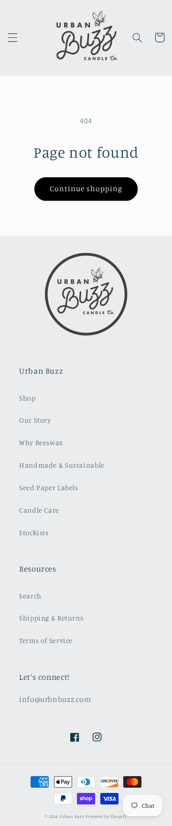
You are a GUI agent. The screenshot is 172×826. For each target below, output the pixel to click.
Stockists (34, 532)
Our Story (35, 420)
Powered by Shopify (106, 816)
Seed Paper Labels (48, 487)
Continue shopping (86, 188)
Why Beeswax (41, 442)
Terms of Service (46, 640)
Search (30, 596)
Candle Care (39, 510)
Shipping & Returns (51, 618)
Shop (27, 398)
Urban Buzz (72, 816)
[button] (12, 37)
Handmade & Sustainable (62, 465)
